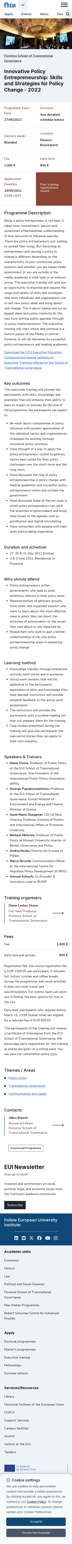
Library (9, 1396)
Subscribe (15, 1205)
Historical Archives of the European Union (34, 1404)
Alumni (9, 1436)
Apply (8, 14)
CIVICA (9, 1412)
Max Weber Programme (21, 1305)
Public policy (17, 1078)
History (9, 1268)
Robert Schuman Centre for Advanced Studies (31, 1315)
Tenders (10, 1452)
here (53, 1054)
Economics (11, 1260)
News (44, 14)
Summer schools (16, 1373)
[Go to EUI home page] (9, 4)
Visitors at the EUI (17, 1444)
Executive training (17, 1357)
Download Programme (26, 1148)
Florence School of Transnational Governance (27, 1294)
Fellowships (12, 1365)
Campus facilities (16, 1428)
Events (26, 14)
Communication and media (27, 1094)
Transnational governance (26, 1086)
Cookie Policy (36, 1502)
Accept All (36, 1521)
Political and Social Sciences (24, 1284)
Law (7, 1276)
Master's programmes (20, 1349)
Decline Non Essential (36, 1532)
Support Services (16, 1420)
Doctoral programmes (20, 1341)
